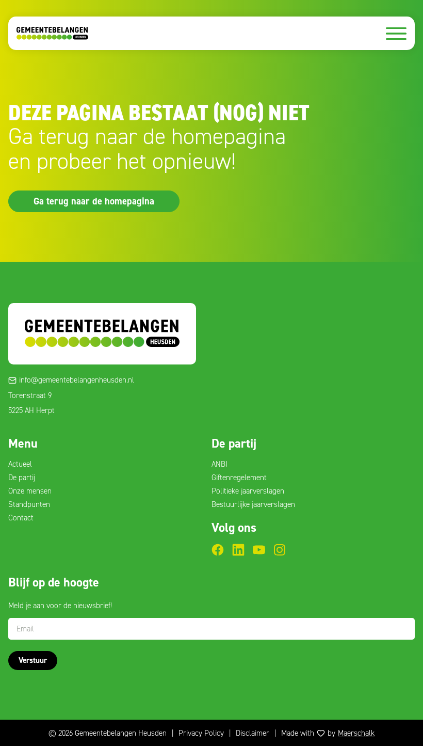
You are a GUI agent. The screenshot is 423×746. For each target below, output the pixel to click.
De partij (21, 477)
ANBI (219, 464)
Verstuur (33, 660)
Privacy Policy (201, 733)
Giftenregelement (239, 477)
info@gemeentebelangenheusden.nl (76, 380)
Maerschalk (356, 733)
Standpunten (29, 504)
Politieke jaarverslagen (248, 491)
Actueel (20, 464)
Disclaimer (252, 733)
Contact (21, 517)
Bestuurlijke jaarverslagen (253, 504)
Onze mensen (30, 491)
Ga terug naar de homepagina (94, 201)
